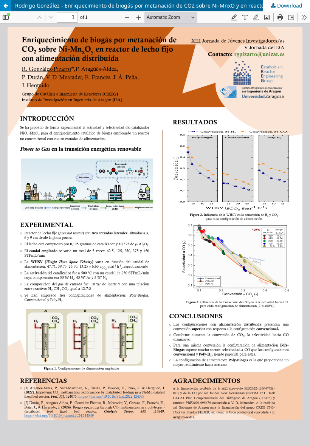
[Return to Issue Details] (5, 5)
